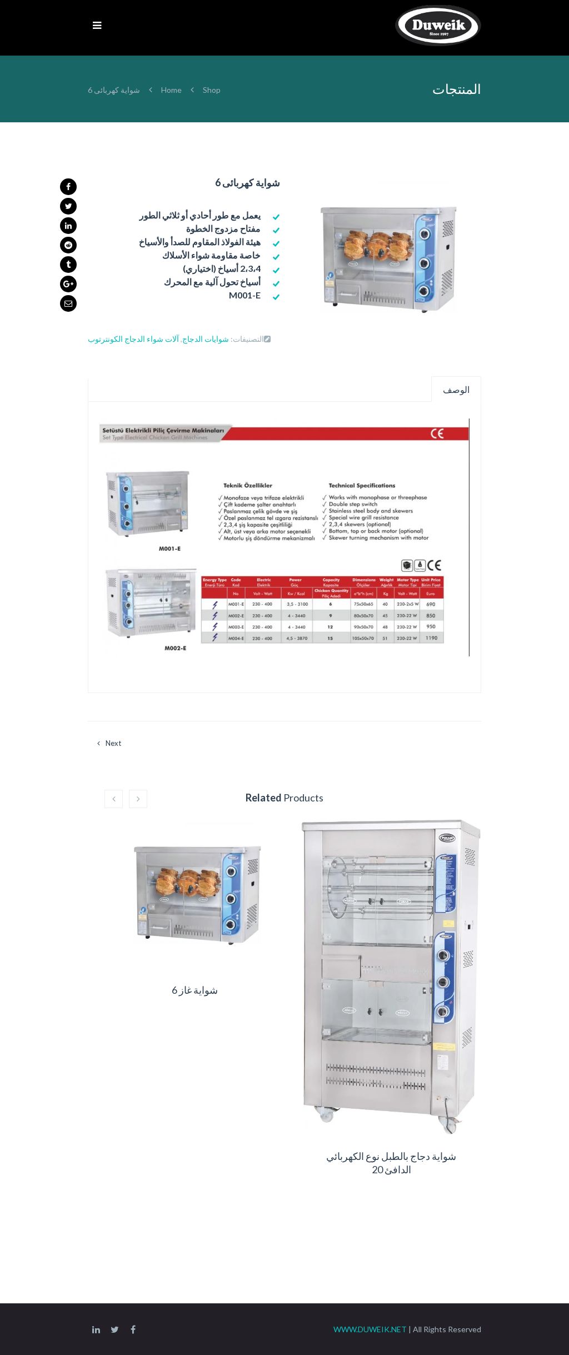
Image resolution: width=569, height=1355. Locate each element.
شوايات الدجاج (205, 338)
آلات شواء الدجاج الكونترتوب (133, 338)
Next (113, 743)
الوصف (456, 389)
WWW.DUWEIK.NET (370, 1329)
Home (172, 89)
